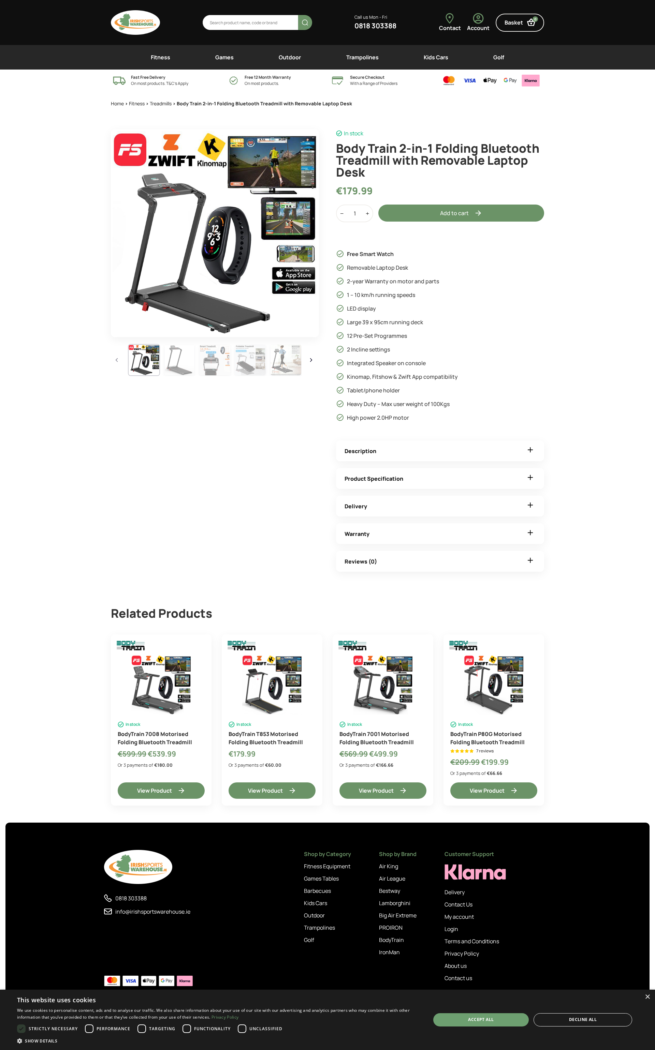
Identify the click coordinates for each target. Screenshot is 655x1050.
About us (456, 966)
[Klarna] (475, 872)
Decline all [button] (583, 1019)
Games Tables (321, 878)
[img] (135, 22)
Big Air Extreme (398, 915)
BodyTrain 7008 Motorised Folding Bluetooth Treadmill (155, 738)
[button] (218, 1041)
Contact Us (458, 904)
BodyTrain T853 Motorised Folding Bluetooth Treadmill (266, 738)
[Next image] (312, 360)
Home (117, 103)
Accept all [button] (481, 1019)
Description (360, 451)
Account (478, 28)
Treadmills (161, 103)
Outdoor (290, 57)
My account (459, 916)
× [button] (647, 997)
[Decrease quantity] (342, 213)
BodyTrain (391, 940)
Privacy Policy (462, 953)
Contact (450, 28)
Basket (521, 22)
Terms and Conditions (472, 941)
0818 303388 (375, 25)
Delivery (356, 506)
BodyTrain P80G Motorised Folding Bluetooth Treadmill (487, 738)
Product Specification (374, 478)
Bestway (389, 891)
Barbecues (317, 891)
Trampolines (362, 57)
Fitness (160, 57)
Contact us (458, 978)
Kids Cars (436, 57)
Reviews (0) (361, 561)
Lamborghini (394, 903)
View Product (154, 790)
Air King (388, 866)
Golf (498, 57)
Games (224, 57)
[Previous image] (118, 360)
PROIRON (391, 927)
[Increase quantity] (367, 213)
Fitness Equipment (327, 866)
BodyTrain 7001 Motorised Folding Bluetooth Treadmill (376, 738)
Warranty (357, 534)
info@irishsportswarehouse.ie (152, 911)
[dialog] (327, 1020)
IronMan (389, 952)
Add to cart (454, 213)
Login (451, 929)
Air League (392, 878)
